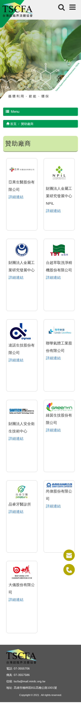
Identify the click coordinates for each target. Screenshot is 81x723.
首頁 (12, 124)
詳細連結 (16, 197)
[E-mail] (69, 555)
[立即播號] (69, 569)
